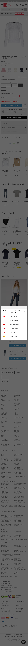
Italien (14, 332)
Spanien (14, 336)
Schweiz (14, 316)
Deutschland (14, 324)
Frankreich (14, 328)
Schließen (25, 307)
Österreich (14, 320)
